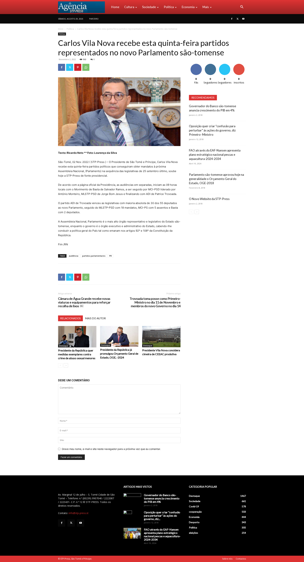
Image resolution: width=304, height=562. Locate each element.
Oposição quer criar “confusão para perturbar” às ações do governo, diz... (162, 516)
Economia (188, 7)
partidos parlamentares (93, 255)
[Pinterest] (77, 67)
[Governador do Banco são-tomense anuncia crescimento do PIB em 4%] (132, 499)
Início (60, 28)
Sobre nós (227, 558)
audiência (73, 255)
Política (169, 7)
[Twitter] (237, 19)
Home (115, 7)
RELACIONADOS (70, 318)
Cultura (129, 7)
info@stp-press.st (78, 513)
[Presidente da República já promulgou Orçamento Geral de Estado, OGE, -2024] (119, 336)
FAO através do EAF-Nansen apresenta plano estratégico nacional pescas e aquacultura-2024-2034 (214, 154)
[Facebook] (231, 19)
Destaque (63, 346)
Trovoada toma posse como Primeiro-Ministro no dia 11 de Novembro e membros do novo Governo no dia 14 (155, 302)
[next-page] (66, 365)
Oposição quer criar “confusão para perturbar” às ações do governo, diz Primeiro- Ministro (212, 130)
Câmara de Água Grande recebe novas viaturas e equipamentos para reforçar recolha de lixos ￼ (84, 302)
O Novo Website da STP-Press (209, 199)
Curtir (196, 65)
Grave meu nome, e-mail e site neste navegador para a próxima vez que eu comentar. (111, 448)
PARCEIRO (94, 18)
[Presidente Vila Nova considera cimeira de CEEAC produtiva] (161, 336)
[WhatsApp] (85, 67)
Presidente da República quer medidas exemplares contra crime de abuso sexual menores (76, 354)
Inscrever (238, 65)
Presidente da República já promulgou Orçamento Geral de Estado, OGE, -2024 (119, 353)
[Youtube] (243, 19)
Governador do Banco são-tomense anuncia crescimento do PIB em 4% (161, 498)
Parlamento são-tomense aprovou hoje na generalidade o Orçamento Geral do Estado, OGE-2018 (216, 179)
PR (110, 255)
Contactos (241, 558)
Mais (205, 7)
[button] (242, 7)
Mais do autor (95, 318)
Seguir (210, 65)
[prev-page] (60, 365)
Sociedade (149, 7)
